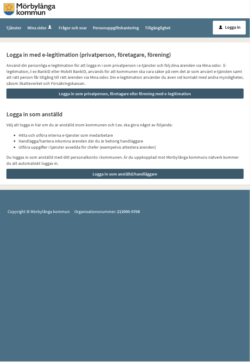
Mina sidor (37, 28)
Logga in (230, 27)
